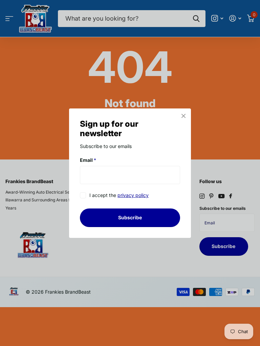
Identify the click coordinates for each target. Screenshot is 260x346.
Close (183, 115)
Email (88, 160)
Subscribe (130, 217)
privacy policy (133, 195)
